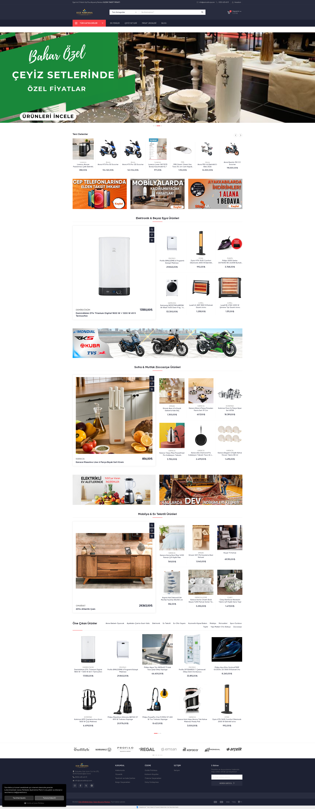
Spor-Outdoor (236, 623)
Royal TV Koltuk (230, 553)
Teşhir (205, 627)
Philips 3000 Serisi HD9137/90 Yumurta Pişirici (232, 165)
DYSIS (201, 258)
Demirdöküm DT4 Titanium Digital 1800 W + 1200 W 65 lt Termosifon (106, 314)
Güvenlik (118, 774)
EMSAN (172, 406)
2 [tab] (158, 733)
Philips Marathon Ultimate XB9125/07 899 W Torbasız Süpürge (123, 718)
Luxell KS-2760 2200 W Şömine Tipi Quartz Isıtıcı (230, 306)
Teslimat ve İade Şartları (125, 778)
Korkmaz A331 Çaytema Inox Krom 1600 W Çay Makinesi (88, 720)
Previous (235, 135)
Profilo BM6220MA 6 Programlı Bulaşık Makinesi (172, 262)
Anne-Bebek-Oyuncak (115, 623)
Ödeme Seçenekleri (153, 778)
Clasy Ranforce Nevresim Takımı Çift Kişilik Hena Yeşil (230, 601)
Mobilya (213, 623)
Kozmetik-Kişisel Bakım (197, 623)
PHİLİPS (207, 162)
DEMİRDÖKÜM (83, 309)
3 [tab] (160, 733)
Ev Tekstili (167, 623)
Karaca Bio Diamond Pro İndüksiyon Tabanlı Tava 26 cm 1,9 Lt (200, 454)
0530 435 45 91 (223, 2)
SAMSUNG (172, 303)
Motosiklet (223, 623)
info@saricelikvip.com (207, 2)
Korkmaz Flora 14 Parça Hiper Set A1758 (230, 409)
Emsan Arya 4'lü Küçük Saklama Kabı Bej (172, 409)
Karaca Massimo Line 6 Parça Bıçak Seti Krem (100, 462)
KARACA (80, 458)
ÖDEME (148, 766)
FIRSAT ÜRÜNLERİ (149, 23)
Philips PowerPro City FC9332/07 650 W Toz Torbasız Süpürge (157, 718)
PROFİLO (172, 258)
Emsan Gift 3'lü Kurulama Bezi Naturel (201, 556)
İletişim (177, 770)
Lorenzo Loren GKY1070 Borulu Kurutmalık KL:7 (108, 165)
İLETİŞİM (177, 766)
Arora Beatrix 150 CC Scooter (182, 163)
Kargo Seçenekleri (122, 782)
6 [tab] (161, 755)
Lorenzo (108, 162)
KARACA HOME (201, 597)
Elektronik (156, 623)
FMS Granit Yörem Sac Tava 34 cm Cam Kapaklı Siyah (133, 165)
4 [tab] (158, 755)
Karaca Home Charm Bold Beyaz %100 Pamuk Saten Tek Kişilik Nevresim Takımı (201, 601)
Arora (83, 162)
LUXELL (201, 303)
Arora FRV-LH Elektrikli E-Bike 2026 (158, 165)
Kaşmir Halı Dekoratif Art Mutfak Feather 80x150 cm (172, 599)
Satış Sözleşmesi (152, 782)
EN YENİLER (115, 23)
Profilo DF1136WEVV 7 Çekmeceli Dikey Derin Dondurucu (192, 671)
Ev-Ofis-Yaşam (179, 623)
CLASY (230, 597)
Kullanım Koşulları (151, 774)
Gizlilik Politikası (151, 770)
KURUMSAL (120, 766)
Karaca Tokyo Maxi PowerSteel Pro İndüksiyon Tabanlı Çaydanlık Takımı (171, 454)
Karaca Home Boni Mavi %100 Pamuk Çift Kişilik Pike (172, 556)
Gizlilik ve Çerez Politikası (35, 803)
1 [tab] (156, 733)
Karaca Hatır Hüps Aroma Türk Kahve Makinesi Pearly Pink (192, 720)
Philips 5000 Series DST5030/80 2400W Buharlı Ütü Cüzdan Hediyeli (229, 262)
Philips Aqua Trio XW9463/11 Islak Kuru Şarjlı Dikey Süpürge (157, 668)
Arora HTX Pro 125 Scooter (83, 164)
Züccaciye (237, 627)
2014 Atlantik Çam (85, 609)
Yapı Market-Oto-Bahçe (221, 627)
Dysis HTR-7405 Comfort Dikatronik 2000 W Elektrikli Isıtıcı (201, 262)
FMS (132, 162)
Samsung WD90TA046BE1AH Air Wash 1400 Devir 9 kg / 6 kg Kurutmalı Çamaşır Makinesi (172, 306)
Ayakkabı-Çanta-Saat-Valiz (138, 623)
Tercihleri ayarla (19, 798)
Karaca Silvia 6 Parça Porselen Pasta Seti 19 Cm (201, 409)
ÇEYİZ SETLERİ (131, 23)
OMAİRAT (81, 605)
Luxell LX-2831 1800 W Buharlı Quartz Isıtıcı (201, 306)
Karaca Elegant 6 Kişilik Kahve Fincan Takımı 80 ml (230, 454)
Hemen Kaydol (226, 783)
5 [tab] (160, 755)
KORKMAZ (230, 406)
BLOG (163, 23)
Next (240, 135)
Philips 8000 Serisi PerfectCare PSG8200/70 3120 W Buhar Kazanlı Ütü (207, 165)
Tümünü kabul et (49, 798)
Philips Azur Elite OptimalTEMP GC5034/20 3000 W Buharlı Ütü (227, 668)
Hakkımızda (120, 770)
